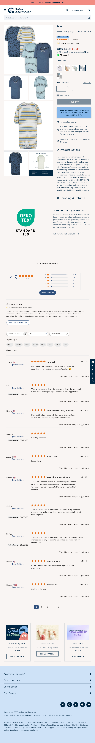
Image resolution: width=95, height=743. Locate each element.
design (57, 345)
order (66, 345)
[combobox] (47, 17)
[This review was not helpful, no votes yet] (86, 376)
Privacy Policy (9, 715)
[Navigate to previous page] (31, 607)
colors (27, 345)
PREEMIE (62, 89)
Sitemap (37, 715)
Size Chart (87, 82)
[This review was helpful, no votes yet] (82, 376)
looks (43, 345)
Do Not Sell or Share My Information (56, 715)
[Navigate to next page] (64, 607)
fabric (50, 345)
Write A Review (47, 292)
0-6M (70, 89)
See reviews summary (69, 43)
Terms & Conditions (24, 715)
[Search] (88, 17)
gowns (35, 345)
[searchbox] (14, 334)
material (19, 345)
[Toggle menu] (5, 10)
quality (9, 345)
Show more (11, 350)
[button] (92, 371)
